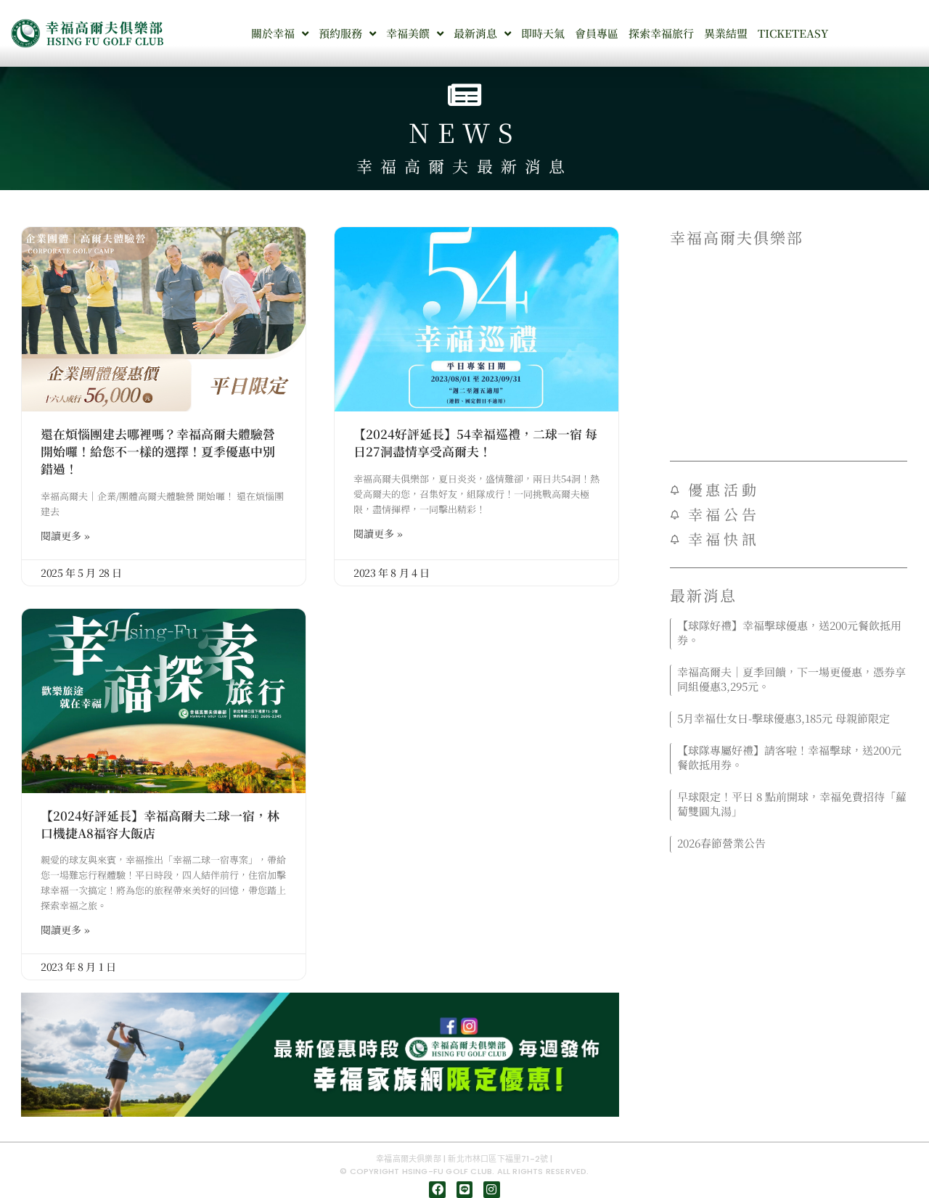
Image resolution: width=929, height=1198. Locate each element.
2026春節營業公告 (721, 842)
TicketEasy (793, 33)
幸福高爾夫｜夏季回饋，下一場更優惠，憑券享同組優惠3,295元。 (791, 679)
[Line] (464, 1189)
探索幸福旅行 (661, 33)
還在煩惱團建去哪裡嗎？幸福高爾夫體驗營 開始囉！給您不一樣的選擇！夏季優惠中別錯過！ (158, 451)
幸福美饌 (408, 33)
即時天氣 (543, 33)
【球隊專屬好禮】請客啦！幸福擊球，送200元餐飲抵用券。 (789, 757)
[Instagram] (491, 1189)
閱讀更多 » (65, 535)
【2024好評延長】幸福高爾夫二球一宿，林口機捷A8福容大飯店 (160, 824)
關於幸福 (273, 33)
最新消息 (475, 33)
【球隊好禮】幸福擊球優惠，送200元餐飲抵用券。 (789, 632)
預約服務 (340, 33)
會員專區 (596, 33)
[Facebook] (437, 1189)
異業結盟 (726, 33)
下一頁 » (812, 862)
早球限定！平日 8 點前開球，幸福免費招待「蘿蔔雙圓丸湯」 (792, 804)
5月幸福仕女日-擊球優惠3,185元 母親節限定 (783, 718)
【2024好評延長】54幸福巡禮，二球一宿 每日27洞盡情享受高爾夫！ (475, 442)
